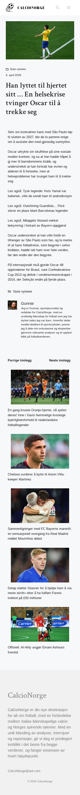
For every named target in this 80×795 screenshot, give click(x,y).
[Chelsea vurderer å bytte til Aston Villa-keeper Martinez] (40, 466)
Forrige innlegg (19, 360)
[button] (57, 8)
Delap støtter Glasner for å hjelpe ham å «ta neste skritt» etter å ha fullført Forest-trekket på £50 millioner (39, 593)
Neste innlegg (59, 360)
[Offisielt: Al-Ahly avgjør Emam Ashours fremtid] (40, 639)
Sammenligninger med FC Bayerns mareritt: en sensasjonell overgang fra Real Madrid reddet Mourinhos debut (39, 533)
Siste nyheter (18, 69)
